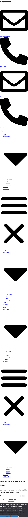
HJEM (4, 135)
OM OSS (5, 187)
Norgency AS (12, 499)
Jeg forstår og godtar (5, 516)
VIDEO (8, 183)
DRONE (8, 185)
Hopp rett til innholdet (5, 1)
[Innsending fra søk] (20, 496)
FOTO (7, 181)
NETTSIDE (9, 179)
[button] (14, 219)
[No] (18, 516)
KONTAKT (6, 189)
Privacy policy (14, 516)
